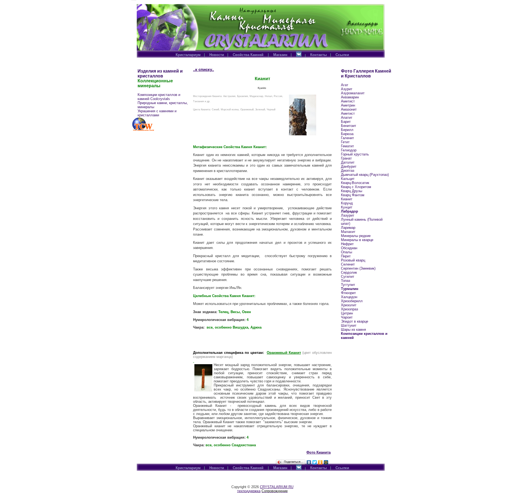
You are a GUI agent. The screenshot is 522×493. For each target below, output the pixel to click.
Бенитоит (348, 126)
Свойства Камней (249, 55)
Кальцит (348, 179)
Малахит (348, 232)
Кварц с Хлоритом (356, 187)
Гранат (346, 158)
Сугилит (347, 276)
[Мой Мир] (326, 462)
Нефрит (347, 244)
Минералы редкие (356, 236)
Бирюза (347, 134)
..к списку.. (203, 69)
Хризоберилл (352, 301)
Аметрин (348, 105)
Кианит (346, 199)
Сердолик (349, 272)
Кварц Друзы (351, 191)
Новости (216, 55)
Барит (346, 122)
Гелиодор (348, 150)
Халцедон (349, 297)
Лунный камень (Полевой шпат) (362, 221)
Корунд (347, 203)
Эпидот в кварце (354, 321)
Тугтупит (348, 285)
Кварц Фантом (352, 195)
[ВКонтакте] (309, 462)
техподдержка (248, 491)
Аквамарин (350, 97)
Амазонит (349, 109)
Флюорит (348, 293)
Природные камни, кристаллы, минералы (163, 105)
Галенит (347, 138)
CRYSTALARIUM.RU (276, 487)
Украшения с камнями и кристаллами (157, 113)
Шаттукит (348, 325)
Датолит (348, 162)
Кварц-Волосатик (355, 183)
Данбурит (348, 166)
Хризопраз (349, 309)
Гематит (347, 146)
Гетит (345, 142)
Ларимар (348, 228)
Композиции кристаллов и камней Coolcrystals (159, 97)
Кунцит (346, 207)
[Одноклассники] (320, 462)
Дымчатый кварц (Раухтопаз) (365, 175)
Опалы (346, 252)
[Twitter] (315, 462)
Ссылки (342, 55)
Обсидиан (349, 248)
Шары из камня (353, 329)
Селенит (348, 264)
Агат (344, 85)
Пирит (346, 256)
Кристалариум (188, 55)
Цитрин (347, 313)
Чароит (347, 317)
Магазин (280, 55)
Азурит (346, 89)
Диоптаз (347, 171)
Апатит (346, 118)
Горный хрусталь (355, 154)
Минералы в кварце (357, 240)
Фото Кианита (318, 452)
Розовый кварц (353, 260)
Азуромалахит (353, 93)
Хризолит (348, 305)
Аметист (348, 101)
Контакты (318, 55)
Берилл (347, 130)
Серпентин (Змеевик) (358, 268)
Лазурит (347, 215)
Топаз (345, 281)
